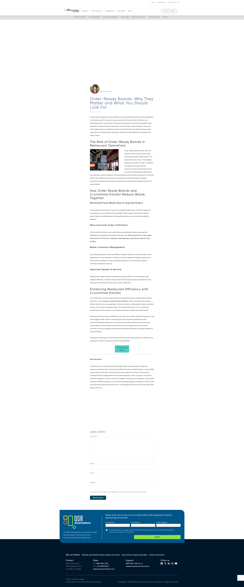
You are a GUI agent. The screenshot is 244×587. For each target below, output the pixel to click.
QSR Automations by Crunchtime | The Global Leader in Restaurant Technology (71, 10)
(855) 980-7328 (102, 563)
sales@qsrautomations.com (103, 569)
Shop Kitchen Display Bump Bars (134, 555)
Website (93, 482)
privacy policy (129, 532)
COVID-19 (165, 17)
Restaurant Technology (138, 17)
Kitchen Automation (79, 17)
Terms (68, 579)
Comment (94, 436)
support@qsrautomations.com (137, 566)
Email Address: (161, 522)
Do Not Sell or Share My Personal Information (84, 582)
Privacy (75, 579)
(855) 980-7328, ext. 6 (134, 563)
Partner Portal (171, 2)
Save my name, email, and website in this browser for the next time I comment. (120, 492)
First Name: (110, 522)
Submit (157, 537)
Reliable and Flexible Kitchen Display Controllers (101, 555)
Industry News (125, 17)
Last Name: (135, 522)
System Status (162, 2)
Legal (81, 579)
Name (92, 463)
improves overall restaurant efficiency (115, 301)
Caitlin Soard (107, 91)
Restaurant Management (110, 17)
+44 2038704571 (103, 566)
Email (92, 473)
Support (153, 2)
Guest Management (94, 17)
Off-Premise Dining (154, 17)
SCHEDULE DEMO (169, 11)
